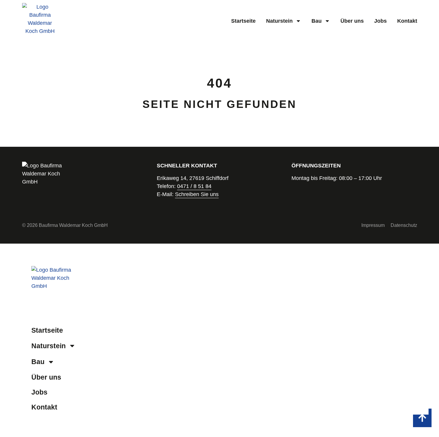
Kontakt (407, 21)
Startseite (243, 21)
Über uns (352, 21)
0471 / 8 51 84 (194, 186)
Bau (316, 21)
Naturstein (279, 21)
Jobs (380, 21)
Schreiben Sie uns (197, 194)
